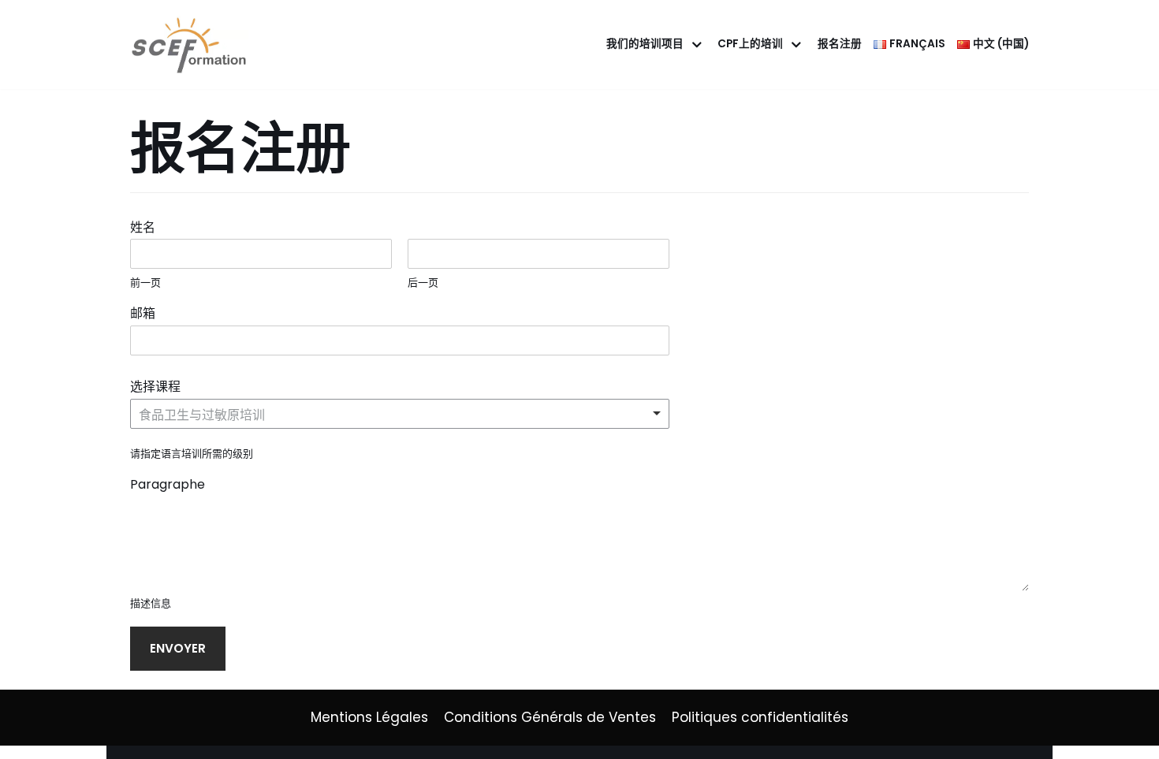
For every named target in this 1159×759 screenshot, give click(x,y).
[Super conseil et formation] (193, 44)
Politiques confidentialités (760, 717)
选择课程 (160, 387)
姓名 (147, 228)
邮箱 (147, 314)
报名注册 (840, 43)
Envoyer (178, 648)
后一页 (423, 283)
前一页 (145, 283)
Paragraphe (167, 485)
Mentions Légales (369, 717)
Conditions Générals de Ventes (550, 717)
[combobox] (399, 414)
